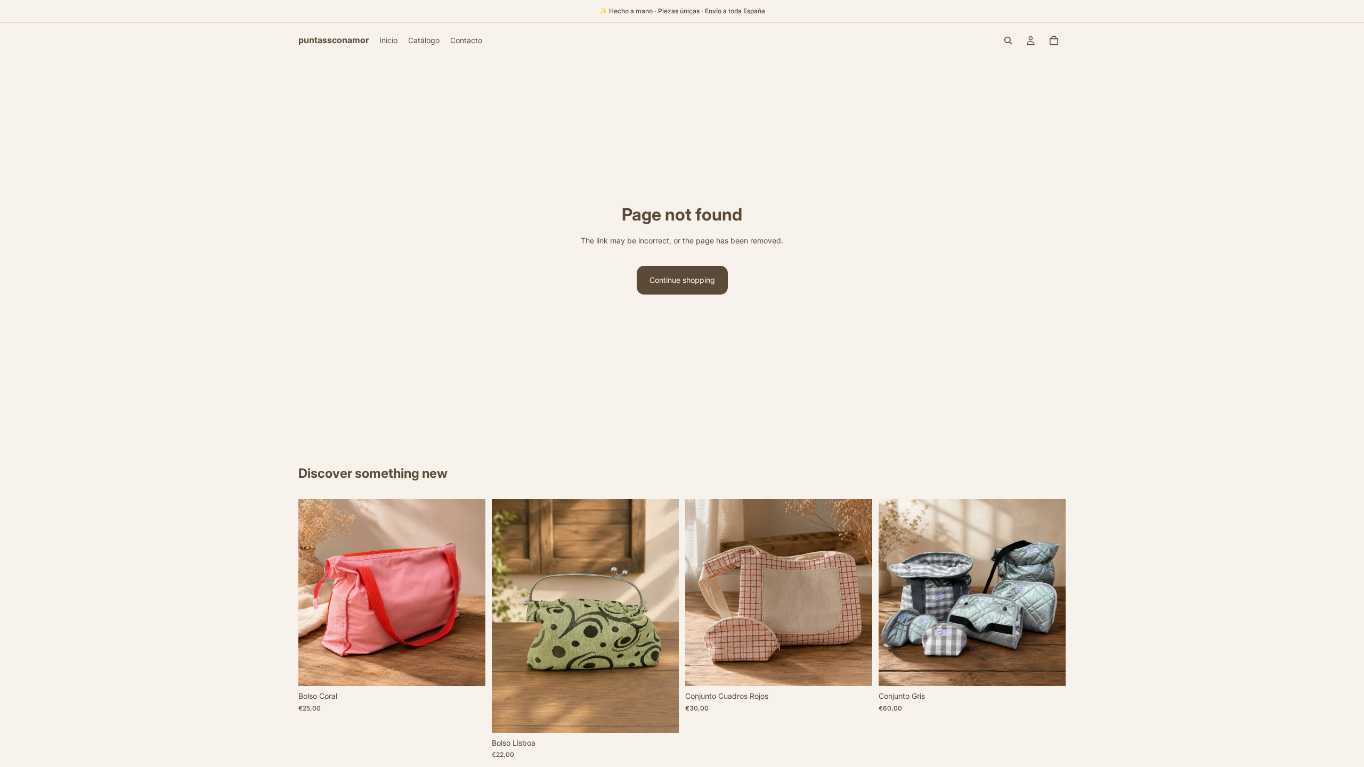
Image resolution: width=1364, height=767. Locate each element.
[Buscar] (1008, 40)
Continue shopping (682, 279)
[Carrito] (1054, 40)
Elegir (477, 669)
